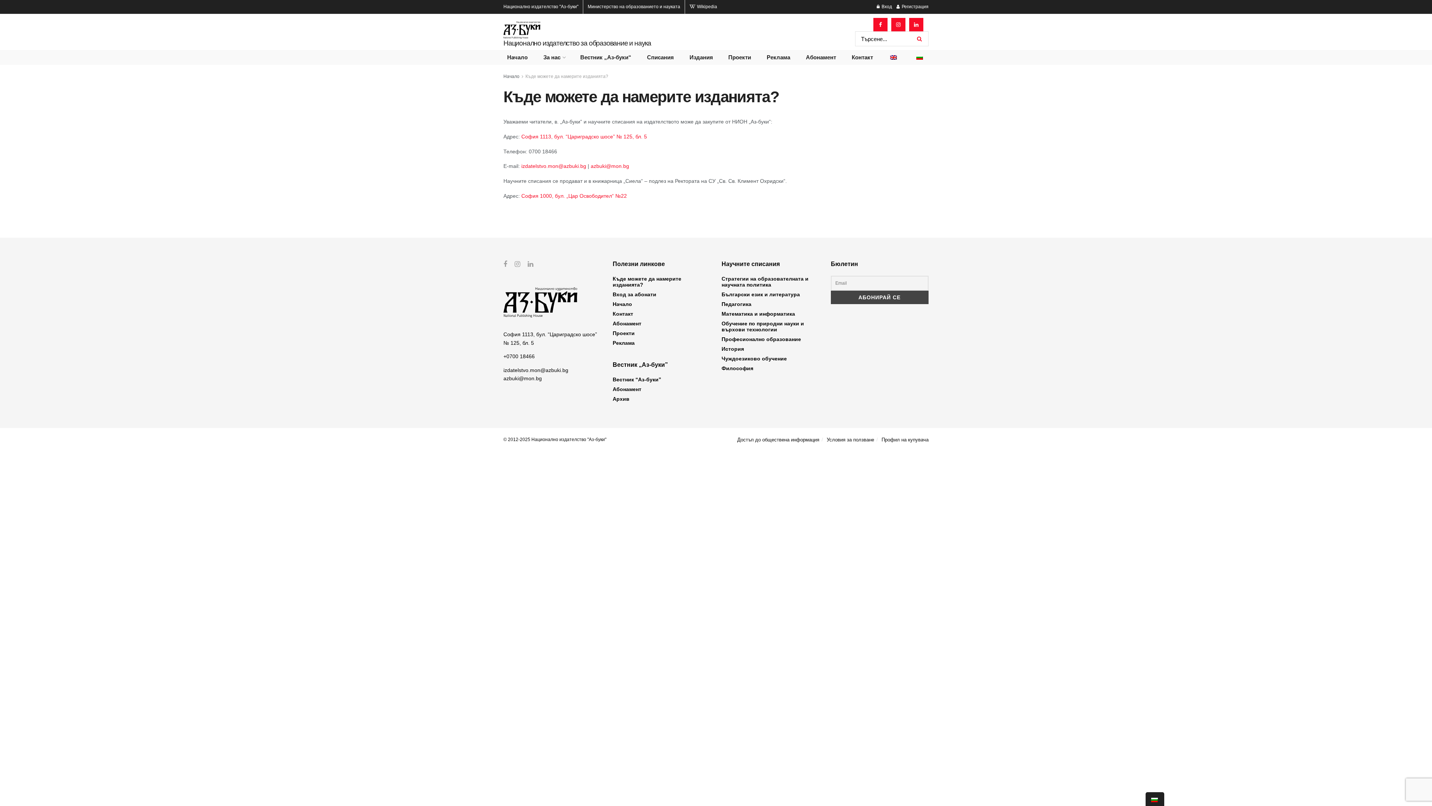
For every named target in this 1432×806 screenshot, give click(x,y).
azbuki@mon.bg (610, 166)
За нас (551, 57)
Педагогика (736, 304)
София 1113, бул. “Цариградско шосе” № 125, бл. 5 (584, 137)
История (733, 349)
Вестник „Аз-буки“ (605, 57)
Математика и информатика (758, 314)
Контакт (862, 57)
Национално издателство (540, 6)
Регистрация (915, 6)
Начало (517, 57)
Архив (621, 399)
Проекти (739, 57)
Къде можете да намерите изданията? (566, 76)
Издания (701, 57)
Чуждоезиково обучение (754, 359)
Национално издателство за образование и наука (577, 43)
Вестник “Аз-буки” (637, 379)
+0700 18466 (519, 356)
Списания (660, 57)
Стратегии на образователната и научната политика (765, 282)
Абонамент (821, 57)
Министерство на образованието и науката (634, 6)
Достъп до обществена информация (778, 440)
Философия (737, 368)
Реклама (778, 57)
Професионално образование (761, 339)
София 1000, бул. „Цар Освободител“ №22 (574, 196)
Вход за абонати (634, 294)
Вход (886, 6)
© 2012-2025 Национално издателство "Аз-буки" (554, 439)
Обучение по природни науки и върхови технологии (763, 326)
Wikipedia (706, 6)
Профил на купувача (905, 440)
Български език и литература (761, 294)
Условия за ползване (850, 440)
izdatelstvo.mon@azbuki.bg (554, 166)
